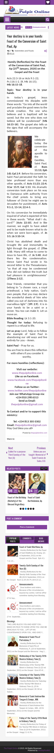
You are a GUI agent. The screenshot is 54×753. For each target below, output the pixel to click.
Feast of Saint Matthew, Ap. (31, 546)
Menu (6, 2)
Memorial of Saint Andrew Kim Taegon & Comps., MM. (32, 698)
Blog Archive (41, 540)
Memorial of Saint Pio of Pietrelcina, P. (29, 638)
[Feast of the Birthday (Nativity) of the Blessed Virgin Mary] (17, 483)
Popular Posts (12, 540)
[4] (28, 509)
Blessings (11, 621)
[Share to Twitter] (19, 475)
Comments (27, 538)
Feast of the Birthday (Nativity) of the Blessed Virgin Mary (17, 501)
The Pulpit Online (11, 748)
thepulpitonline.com (39, 433)
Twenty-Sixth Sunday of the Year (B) (31, 567)
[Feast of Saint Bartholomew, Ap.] (37, 483)
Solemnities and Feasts (24, 51)
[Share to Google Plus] (22, 475)
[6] (33, 509)
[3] (26, 509)
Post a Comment (27, 527)
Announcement (37, 27)
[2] (23, 509)
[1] (21, 509)
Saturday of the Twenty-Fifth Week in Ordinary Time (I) (32, 676)
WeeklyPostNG (44, 750)
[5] (31, 509)
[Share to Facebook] (16, 475)
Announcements (26, 584)
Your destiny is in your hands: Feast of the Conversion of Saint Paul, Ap (26, 41)
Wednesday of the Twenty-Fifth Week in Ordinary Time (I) (32, 657)
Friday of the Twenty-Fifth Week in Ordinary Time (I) (33, 719)
